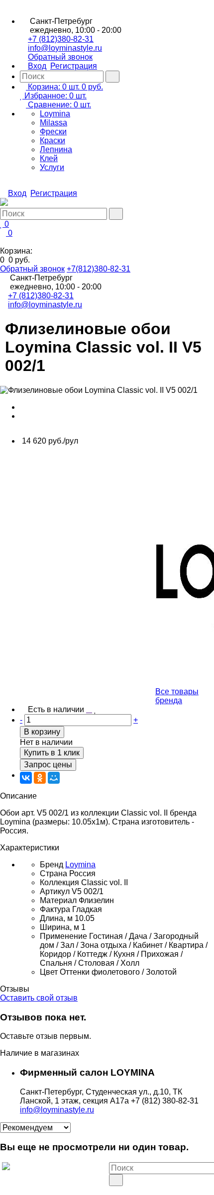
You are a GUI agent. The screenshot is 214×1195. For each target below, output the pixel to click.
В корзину (42, 732)
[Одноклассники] (40, 778)
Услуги (52, 167)
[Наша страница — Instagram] (120, 1190)
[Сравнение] (89, 710)
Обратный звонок (60, 57)
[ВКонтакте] (26, 778)
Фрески (53, 131)
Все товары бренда (177, 696)
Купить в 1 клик (52, 752)
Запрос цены (48, 764)
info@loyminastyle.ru (65, 48)
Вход (37, 66)
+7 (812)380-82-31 (61, 39)
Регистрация (73, 66)
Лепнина (56, 149)
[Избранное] (95, 710)
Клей (49, 158)
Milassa (53, 122)
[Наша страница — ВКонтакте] (112, 1190)
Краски (52, 140)
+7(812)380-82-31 (98, 269)
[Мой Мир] (54, 778)
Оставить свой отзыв (39, 998)
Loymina (55, 113)
